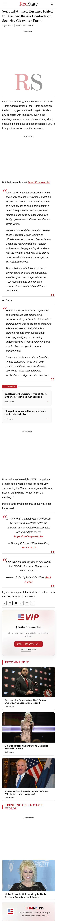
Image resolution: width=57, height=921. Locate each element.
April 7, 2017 (28, 547)
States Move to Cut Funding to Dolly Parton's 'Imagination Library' (25, 895)
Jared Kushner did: (39, 182)
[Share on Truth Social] (10, 603)
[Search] (52, 4)
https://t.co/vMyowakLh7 (28, 536)
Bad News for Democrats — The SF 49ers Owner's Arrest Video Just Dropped (25, 701)
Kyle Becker (9, 706)
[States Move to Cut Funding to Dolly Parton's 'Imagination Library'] (28, 875)
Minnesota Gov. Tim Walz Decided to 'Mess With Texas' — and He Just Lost (26, 792)
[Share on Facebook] (16, 603)
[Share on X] (4, 603)
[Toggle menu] (5, 4)
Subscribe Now (28, 650)
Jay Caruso (7, 25)
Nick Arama (9, 752)
